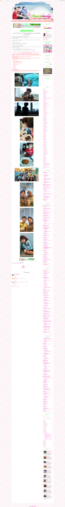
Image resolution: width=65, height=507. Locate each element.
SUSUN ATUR (37, 21)
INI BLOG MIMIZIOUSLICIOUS (47, 326)
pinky (44, 138)
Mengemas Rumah (46, 386)
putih (44, 141)
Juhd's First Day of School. (46, 332)
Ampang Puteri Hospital (46, 91)
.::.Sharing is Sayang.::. (46, 388)
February (45, 432)
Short (44, 368)
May (44, 429)
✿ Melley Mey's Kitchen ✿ (46, 235)
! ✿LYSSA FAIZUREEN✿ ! (46, 196)
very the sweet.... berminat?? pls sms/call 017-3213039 (47, 163)
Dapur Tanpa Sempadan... (46, 225)
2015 (44, 441)
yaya (21, 263)
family (44, 113)
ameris (47, 33)
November (45, 424)
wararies (45, 391)
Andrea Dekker (45, 340)
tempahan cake (45, 262)
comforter (45, 105)
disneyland (45, 109)
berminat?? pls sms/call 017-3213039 (47, 97)
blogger (44, 102)
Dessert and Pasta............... (46, 248)
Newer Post (13, 285)
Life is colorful (45, 237)
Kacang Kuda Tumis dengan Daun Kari (47, 231)
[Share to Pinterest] (23, 262)
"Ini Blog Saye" (45, 374)
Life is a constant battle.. (46, 217)
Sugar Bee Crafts (46, 358)
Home (26, 285)
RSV (38, 52)
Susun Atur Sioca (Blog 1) (46, 376)
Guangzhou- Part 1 (49, 465)
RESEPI (27, 21)
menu (44, 131)
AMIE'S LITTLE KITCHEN (46, 208)
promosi (44, 140)
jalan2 (44, 124)
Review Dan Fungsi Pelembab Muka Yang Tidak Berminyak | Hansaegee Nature (47, 288)
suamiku (44, 157)
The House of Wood (46, 350)
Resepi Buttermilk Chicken (46, 233)
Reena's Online (45, 396)
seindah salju (45, 381)
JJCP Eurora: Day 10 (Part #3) (47, 278)
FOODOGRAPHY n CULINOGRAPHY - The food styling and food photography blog (47, 247)
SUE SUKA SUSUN (46, 393)
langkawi (45, 129)
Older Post (40, 285)
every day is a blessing (46, 112)
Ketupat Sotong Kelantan (46, 257)
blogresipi (45, 222)
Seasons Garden (45, 153)
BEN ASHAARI (45, 172)
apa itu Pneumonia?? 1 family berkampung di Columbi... (47, 434)
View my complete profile (45, 39)
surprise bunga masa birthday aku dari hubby (49, 470)
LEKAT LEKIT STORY (46, 181)
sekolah (44, 154)
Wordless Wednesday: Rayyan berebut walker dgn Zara (49, 451)
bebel (44, 95)
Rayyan (19, 263)
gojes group (45, 119)
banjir (44, 94)
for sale (44, 116)
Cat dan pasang (45, 402)
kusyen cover (45, 128)
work (44, 165)
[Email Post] (19, 262)
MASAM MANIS (45, 252)
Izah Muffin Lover (46, 242)
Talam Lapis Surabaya (46, 264)
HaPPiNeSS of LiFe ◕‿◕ (46, 313)
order (44, 134)
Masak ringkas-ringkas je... (47, 212)
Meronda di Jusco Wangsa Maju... (48, 456)
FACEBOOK (17, 21)
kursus (44, 127)
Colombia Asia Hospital (16, 263)
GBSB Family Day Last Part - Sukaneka (47, 316)
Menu (44, 250)
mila (14, 277)
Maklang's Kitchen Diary (46, 254)
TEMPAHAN (42, 21)
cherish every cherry (46, 292)
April (44, 430)
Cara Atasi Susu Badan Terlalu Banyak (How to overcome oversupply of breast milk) (47, 308)
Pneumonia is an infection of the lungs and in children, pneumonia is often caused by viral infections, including (26, 52)
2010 (44, 445)
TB (20, 54)
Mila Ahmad (45, 323)
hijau (44, 121)
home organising (45, 122)
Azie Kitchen (45, 210)
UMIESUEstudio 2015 (34, 506)
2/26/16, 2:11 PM (15, 275)
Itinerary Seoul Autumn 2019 (46, 295)
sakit (20, 263)
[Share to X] (21, 262)
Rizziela (14, 281)
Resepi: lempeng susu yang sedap (47, 435)
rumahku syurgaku (46, 151)
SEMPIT (44, 404)
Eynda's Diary (45, 199)
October (45, 425)
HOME (13, 21)
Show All (51, 201)
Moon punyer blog (46, 348)
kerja (44, 125)
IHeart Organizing (46, 360)
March (45, 431)
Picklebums (45, 343)
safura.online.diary (46, 284)
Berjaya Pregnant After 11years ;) (47, 280)
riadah (44, 150)
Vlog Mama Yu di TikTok (46, 273)
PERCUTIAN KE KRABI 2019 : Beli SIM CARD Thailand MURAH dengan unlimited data (47, 364)
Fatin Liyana (45, 307)
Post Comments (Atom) (17, 286)
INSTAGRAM (23, 21)
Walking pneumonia (23, 54)
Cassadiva (45, 410)
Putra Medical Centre (46, 142)
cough (16, 59)
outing (44, 135)
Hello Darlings (45, 275)
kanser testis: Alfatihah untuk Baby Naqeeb (49, 490)
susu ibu (44, 158)
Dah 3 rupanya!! (45, 356)
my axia (44, 132)
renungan (45, 147)
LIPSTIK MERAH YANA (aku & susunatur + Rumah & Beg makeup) (47, 371)
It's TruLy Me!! (45, 286)
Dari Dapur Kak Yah (46, 244)
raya (44, 144)
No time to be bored (46, 408)
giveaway (45, 118)
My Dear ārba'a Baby (46, 293)
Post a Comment (14, 284)
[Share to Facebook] (22, 262)
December (45, 423)
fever (13, 60)
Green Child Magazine (46, 353)
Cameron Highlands (46, 103)
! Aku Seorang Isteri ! (46, 305)
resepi (44, 148)
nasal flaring (14, 68)
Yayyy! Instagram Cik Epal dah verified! (47, 366)
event (44, 111)
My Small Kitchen (46, 239)
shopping (45, 155)
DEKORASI (31, 21)
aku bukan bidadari (46, 362)
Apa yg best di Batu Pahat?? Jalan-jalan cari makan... (47, 436)
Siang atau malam (45, 346)
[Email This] (20, 262)
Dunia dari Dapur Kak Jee (46, 205)
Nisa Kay (45, 282)
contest (44, 106)
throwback (45, 160)
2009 (44, 446)
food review (45, 115)
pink (44, 137)
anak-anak (45, 92)
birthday (44, 100)
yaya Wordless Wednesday (46, 167)
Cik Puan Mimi (45, 379)
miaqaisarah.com (46, 302)
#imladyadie (45, 190)
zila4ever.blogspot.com (46, 215)
